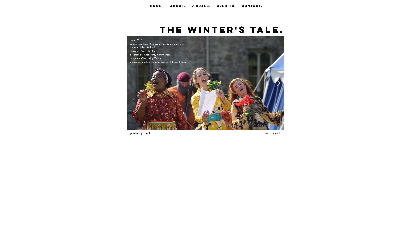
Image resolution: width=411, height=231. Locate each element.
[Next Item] (278, 83)
